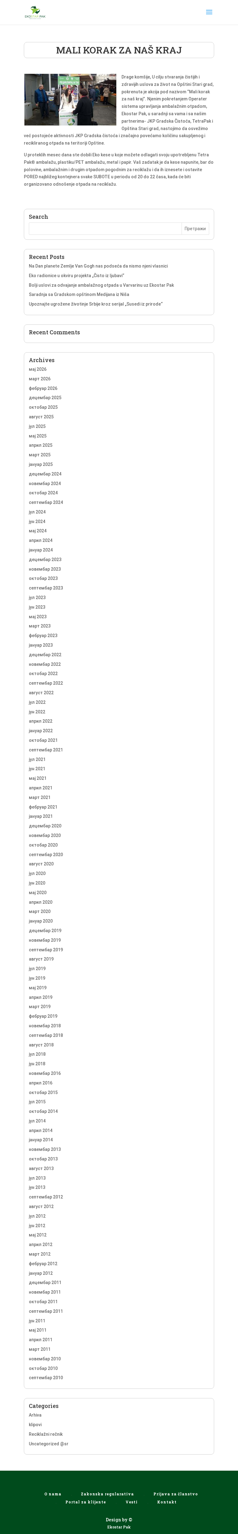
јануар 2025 (41, 464)
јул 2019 (37, 968)
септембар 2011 (46, 1311)
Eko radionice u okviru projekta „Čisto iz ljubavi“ (76, 275)
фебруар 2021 (43, 807)
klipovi (35, 1424)
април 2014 (40, 1130)
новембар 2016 (45, 1073)
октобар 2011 (43, 1301)
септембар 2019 (46, 949)
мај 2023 (37, 616)
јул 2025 (37, 426)
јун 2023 (37, 607)
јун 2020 (37, 883)
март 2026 (40, 378)
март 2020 (40, 911)
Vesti (132, 1501)
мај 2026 (37, 369)
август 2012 (41, 1206)
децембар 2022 (45, 654)
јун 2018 (37, 1063)
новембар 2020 (45, 835)
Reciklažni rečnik (46, 1434)
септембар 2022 (46, 683)
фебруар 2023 (43, 635)
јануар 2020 (41, 921)
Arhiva (35, 1415)
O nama (52, 1493)
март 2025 (40, 454)
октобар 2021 (43, 740)
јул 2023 (37, 597)
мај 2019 (37, 987)
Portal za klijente (85, 1501)
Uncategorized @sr (48, 1443)
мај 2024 (37, 530)
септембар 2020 (46, 854)
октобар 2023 (43, 578)
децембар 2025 (45, 397)
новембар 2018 (45, 1025)
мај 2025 (37, 435)
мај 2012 (37, 1234)
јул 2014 (37, 1120)
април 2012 (40, 1244)
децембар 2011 (45, 1282)
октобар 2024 (43, 492)
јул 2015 (37, 1101)
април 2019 (40, 997)
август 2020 (41, 863)
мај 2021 (37, 778)
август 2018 (41, 1044)
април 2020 (40, 902)
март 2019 (40, 1006)
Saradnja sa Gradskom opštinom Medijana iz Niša (79, 294)
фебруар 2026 (43, 388)
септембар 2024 (46, 502)
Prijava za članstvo (175, 1493)
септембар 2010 (46, 1377)
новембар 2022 (45, 664)
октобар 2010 (43, 1368)
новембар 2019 (45, 940)
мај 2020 (37, 892)
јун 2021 (37, 768)
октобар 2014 (43, 1111)
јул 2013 (37, 1178)
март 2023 (40, 625)
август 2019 (41, 959)
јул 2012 (37, 1216)
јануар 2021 (41, 816)
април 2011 (40, 1339)
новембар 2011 (45, 1292)
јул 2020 (37, 873)
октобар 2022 (43, 673)
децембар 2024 (45, 473)
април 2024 (40, 540)
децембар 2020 (45, 825)
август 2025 (41, 416)
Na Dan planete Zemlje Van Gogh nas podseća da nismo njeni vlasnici (98, 266)
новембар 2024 (45, 483)
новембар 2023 (45, 569)
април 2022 (40, 721)
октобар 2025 (43, 407)
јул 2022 (37, 702)
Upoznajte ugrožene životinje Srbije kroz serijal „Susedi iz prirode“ (96, 304)
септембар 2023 (46, 587)
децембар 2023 (45, 559)
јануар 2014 (41, 1139)
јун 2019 (37, 978)
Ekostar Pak (119, 1526)
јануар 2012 (41, 1273)
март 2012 (40, 1254)
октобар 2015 (43, 1092)
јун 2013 (37, 1187)
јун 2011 (37, 1320)
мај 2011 (37, 1330)
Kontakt (167, 1501)
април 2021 (40, 787)
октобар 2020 (43, 845)
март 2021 (40, 797)
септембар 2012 (46, 1196)
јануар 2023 (41, 645)
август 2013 (41, 1168)
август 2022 (41, 692)
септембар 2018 (46, 1035)
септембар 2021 (46, 749)
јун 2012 (37, 1225)
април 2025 (40, 445)
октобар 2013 (43, 1158)
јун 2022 (37, 711)
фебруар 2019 (43, 1016)
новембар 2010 (45, 1358)
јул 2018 (37, 1054)
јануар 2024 (41, 549)
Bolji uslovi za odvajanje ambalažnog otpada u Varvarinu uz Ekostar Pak (101, 285)
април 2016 (40, 1082)
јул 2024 (37, 511)
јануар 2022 (41, 730)
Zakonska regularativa (107, 1493)
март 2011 (40, 1349)
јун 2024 (37, 521)
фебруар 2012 (43, 1263)
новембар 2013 (45, 1149)
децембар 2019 (45, 930)
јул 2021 (37, 759)
